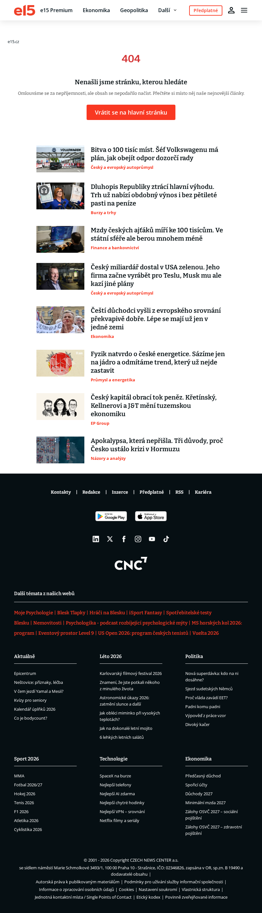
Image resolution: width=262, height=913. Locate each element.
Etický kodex (148, 897)
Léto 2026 (111, 656)
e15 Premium (56, 10)
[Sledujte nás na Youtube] (152, 539)
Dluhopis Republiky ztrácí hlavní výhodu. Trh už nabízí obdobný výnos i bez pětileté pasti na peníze (154, 195)
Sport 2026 (26, 759)
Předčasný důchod (203, 776)
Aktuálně (24, 656)
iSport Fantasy (145, 613)
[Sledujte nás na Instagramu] (138, 539)
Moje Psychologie (33, 613)
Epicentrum (25, 673)
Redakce (91, 492)
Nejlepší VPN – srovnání (122, 811)
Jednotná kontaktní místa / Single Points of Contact (83, 897)
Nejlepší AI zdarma (117, 794)
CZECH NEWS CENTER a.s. (154, 860)
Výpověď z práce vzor (205, 715)
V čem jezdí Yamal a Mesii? (39, 691)
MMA (19, 776)
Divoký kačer (197, 724)
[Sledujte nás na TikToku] (166, 539)
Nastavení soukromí (158, 889)
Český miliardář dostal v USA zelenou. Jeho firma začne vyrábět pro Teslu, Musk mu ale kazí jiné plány (156, 275)
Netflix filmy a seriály (119, 820)
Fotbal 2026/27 (28, 785)
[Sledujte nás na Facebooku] (124, 539)
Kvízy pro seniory (30, 700)
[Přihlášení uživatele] (231, 10)
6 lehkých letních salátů (122, 737)
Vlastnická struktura (201, 889)
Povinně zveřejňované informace (196, 897)
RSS (179, 492)
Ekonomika (96, 10)
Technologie (113, 759)
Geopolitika (134, 10)
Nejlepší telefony (115, 785)
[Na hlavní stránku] (24, 10)
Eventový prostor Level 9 (66, 633)
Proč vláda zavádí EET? (206, 697)
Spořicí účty (196, 785)
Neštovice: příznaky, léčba (38, 682)
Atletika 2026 (26, 820)
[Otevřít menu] (244, 10)
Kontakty (61, 492)
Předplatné (152, 492)
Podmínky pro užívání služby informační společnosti (173, 882)
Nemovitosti (47, 623)
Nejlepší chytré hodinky (122, 802)
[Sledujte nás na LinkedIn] (96, 539)
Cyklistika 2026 (28, 829)
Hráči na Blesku (107, 613)
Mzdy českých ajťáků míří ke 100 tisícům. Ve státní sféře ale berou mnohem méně (157, 234)
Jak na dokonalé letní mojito (126, 728)
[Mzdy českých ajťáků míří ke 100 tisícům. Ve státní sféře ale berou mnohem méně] (60, 239)
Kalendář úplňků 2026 (34, 709)
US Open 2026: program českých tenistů (143, 633)
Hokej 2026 (24, 794)
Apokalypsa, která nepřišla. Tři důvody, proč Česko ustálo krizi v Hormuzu (157, 445)
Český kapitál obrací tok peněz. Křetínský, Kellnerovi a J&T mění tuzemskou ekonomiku (154, 405)
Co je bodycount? (30, 718)
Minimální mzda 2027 (205, 802)
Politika (194, 656)
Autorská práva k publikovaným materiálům (77, 882)
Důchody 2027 (198, 794)
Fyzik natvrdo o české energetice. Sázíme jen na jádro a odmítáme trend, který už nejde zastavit (158, 362)
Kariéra (203, 492)
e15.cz (13, 41)
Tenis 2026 (24, 802)
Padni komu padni (202, 706)
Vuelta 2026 (205, 633)
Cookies (126, 889)
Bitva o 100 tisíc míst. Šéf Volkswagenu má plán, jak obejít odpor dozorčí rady (154, 154)
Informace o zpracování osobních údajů (76, 889)
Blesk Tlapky (71, 613)
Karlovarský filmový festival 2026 (131, 673)
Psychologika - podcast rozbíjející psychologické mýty (127, 623)
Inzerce (120, 492)
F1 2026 (21, 811)
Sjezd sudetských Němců (209, 689)
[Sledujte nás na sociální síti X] (110, 539)
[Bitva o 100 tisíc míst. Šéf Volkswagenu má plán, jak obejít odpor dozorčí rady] (60, 159)
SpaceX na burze (115, 776)
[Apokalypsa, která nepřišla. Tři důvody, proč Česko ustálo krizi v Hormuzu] (60, 450)
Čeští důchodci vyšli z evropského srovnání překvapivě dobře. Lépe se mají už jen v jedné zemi (156, 319)
